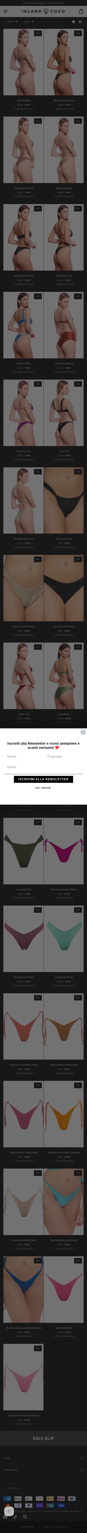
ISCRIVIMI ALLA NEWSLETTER (43, 779)
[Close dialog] (83, 732)
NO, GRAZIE (43, 788)
